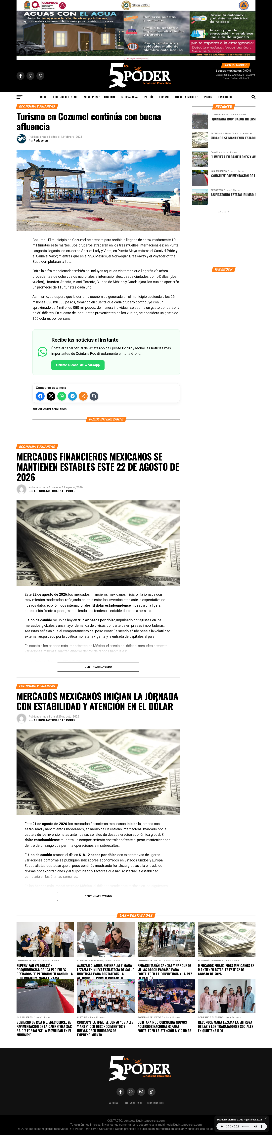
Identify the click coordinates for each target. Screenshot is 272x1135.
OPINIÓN (207, 97)
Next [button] (250, 29)
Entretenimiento (185, 97)
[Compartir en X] (51, 396)
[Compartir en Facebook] (40, 396)
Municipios (91, 97)
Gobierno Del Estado (65, 97)
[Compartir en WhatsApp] (61, 396)
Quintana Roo (155, 1103)
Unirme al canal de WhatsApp (78, 365)
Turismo (164, 97)
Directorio (225, 97)
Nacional (109, 97)
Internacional (130, 97)
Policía (148, 97)
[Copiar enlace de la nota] (94, 396)
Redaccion (41, 140)
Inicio (43, 97)
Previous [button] (21, 29)
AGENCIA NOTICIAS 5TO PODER (54, 491)
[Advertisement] (223, 238)
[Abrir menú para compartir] (83, 396)
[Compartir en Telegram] (72, 396)
